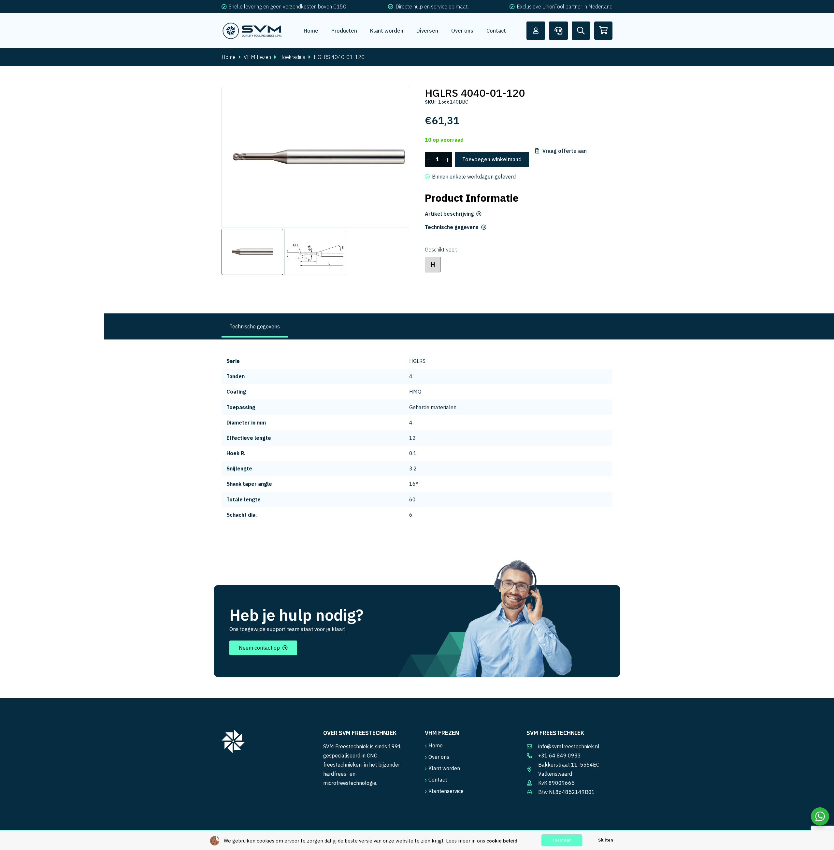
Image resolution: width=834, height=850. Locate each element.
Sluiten (605, 840)
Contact (437, 779)
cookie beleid (501, 841)
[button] (398, 97)
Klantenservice (446, 791)
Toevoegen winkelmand (492, 159)
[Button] (535, 31)
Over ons (438, 757)
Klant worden (444, 768)
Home (229, 57)
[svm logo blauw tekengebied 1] (252, 30)
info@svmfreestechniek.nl (568, 746)
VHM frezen (257, 57)
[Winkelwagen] (603, 31)
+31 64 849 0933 (559, 755)
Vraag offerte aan (564, 151)
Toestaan (562, 840)
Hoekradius (292, 57)
